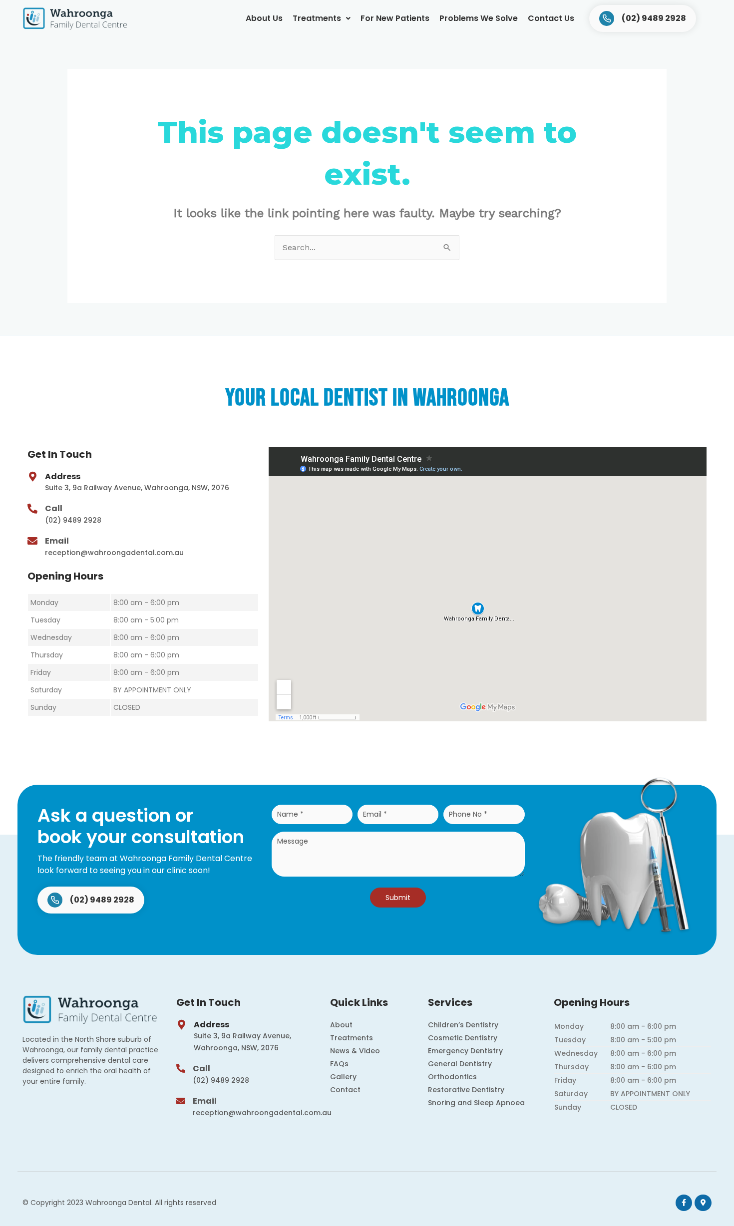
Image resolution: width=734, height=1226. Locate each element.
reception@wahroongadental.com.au (114, 553)
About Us (264, 18)
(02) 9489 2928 (73, 520)
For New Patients (395, 18)
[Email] (32, 541)
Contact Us (551, 18)
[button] (322, 18)
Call (53, 508)
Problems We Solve (478, 18)
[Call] (32, 509)
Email (57, 541)
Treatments (317, 18)
